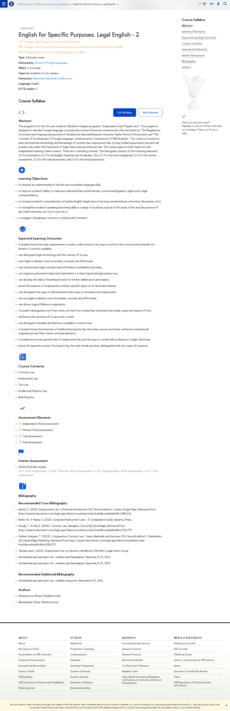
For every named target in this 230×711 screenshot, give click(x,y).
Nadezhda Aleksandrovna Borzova (52, 78)
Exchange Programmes (82, 665)
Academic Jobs (130, 671)
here (131, 704)
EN (204, 4)
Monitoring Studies (132, 660)
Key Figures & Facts (29, 648)
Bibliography (189, 61)
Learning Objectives (193, 31)
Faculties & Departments (32, 660)
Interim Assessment (193, 55)
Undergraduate (78, 654)
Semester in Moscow (81, 682)
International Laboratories (136, 643)
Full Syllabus (124, 112)
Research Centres (131, 648)
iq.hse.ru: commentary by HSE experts (194, 660)
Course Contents (192, 43)
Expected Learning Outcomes (199, 37)
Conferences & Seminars (135, 665)
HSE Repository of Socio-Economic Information (192, 684)
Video (177, 676)
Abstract (187, 25)
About (23, 637)
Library (177, 665)
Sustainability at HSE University (35, 654)
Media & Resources (188, 637)
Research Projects (131, 654)
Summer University (80, 671)
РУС (200, 4)
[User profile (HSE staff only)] (218, 4)
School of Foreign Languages (51, 63)
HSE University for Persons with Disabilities (41, 682)
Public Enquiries (27, 687)
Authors (186, 67)
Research (129, 637)
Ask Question (150, 112)
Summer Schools (79, 676)
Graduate (75, 660)
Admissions (76, 643)
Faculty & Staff (27, 671)
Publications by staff (185, 643)
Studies (76, 637)
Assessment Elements (194, 49)
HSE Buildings (25, 676)
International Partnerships (32, 665)
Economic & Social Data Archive (191, 671)
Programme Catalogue (82, 648)
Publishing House (183, 654)
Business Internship (80, 687)
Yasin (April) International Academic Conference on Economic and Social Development (141, 679)
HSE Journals (180, 648)
